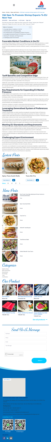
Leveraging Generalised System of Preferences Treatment (17, 34)
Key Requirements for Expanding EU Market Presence (16, 32)
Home (3, 12)
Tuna (21, 198)
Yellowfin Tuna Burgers (25, 227)
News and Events (15, 12)
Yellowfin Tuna (5, 314)
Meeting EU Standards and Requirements (13, 35)
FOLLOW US (5, 435)
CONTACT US (8, 417)
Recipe (21, 208)
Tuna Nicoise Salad (24, 239)
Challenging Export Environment (11, 37)
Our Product (11, 281)
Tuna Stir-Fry (31, 176)
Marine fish (20, 298)
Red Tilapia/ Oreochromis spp (9, 296)
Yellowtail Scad (37, 296)
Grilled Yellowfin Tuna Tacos (26, 251)
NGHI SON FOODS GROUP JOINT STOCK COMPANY (15, 397)
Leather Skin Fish (22, 296)
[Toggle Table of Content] (29, 27)
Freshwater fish (5, 298)
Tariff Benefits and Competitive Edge (12, 30)
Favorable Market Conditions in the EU (13, 29)
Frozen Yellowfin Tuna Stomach (9, 312)
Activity (8, 12)
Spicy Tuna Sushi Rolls (11, 176)
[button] (13, 5)
